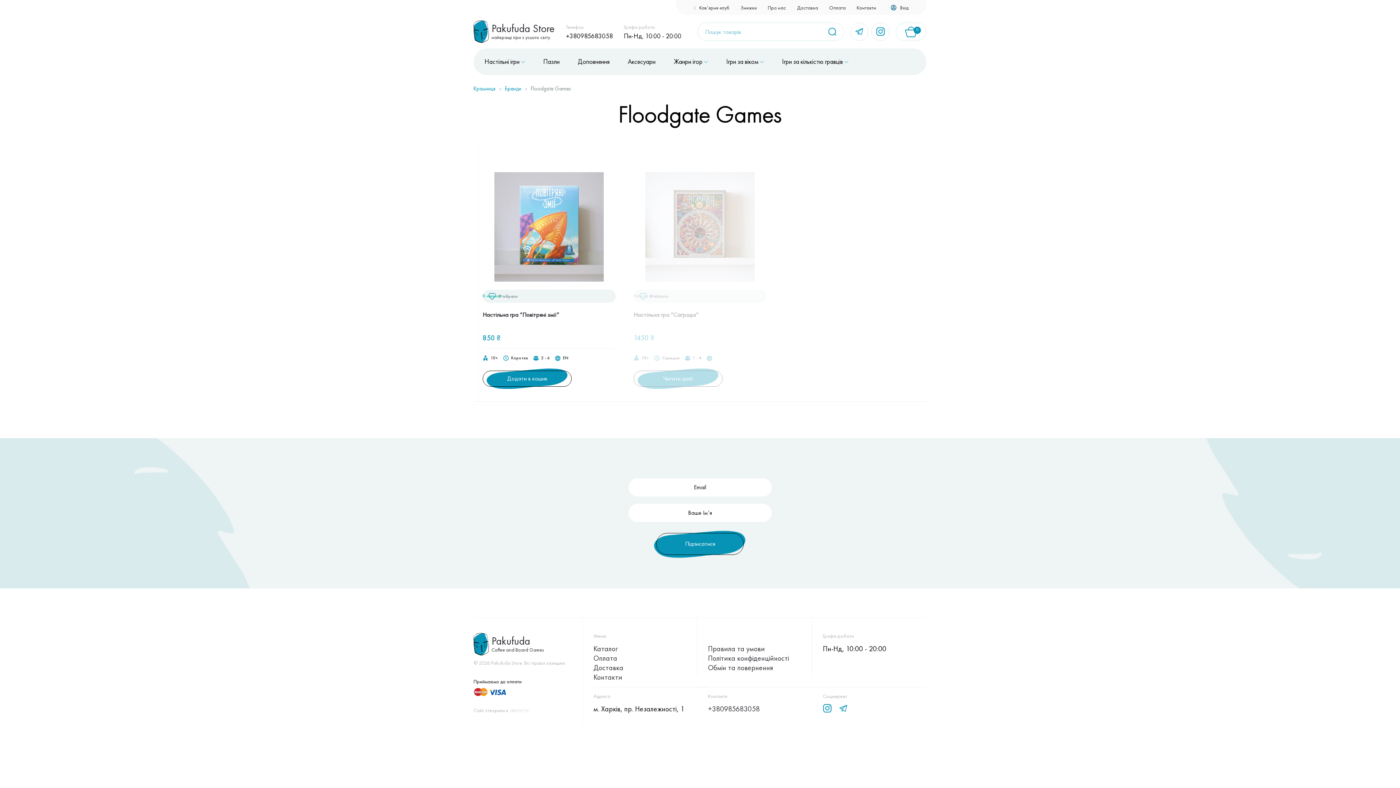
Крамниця (484, 88)
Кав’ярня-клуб (714, 7)
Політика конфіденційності (748, 658)
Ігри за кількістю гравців (812, 61)
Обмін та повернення (740, 667)
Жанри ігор (688, 61)
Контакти (866, 7)
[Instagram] (880, 32)
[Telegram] (859, 32)
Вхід (904, 7)
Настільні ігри (502, 61)
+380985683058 (589, 36)
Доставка (807, 7)
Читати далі (678, 378)
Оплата (837, 7)
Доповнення (594, 61)
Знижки (748, 7)
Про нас (777, 7)
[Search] (835, 32)
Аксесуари (642, 61)
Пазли (551, 61)
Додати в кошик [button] (527, 378)
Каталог (606, 648)
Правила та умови (736, 648)
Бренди (513, 88)
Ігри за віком (742, 61)
